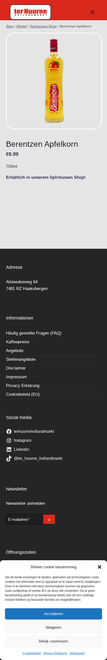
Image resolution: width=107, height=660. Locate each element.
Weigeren (53, 627)
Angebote (14, 350)
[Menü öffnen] (92, 12)
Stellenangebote (21, 359)
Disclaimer (16, 368)
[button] (99, 567)
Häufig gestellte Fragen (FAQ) (33, 333)
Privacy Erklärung (55, 653)
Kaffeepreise (17, 342)
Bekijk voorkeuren (53, 641)
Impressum (77, 653)
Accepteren (53, 614)
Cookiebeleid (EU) (23, 394)
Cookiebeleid (32, 653)
